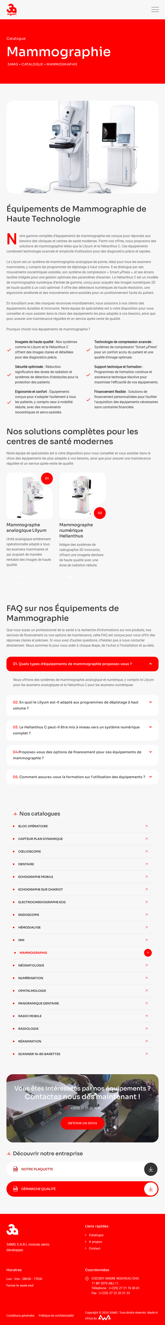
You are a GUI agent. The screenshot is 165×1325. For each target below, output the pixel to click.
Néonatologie (31, 965)
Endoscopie (28, 915)
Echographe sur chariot (40, 889)
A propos (95, 1242)
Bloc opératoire (33, 826)
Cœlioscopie (29, 851)
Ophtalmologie (32, 991)
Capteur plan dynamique (40, 839)
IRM (21, 940)
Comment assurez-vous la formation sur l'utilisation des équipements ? (79, 777)
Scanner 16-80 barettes (39, 1054)
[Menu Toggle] (154, 10)
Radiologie (28, 1029)
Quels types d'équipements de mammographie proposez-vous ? (72, 664)
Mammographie (33, 953)
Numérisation (30, 978)
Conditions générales (20, 1315)
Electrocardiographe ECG (42, 902)
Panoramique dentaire (38, 1003)
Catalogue (96, 1235)
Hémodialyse (29, 927)
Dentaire (26, 864)
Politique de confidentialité (56, 1315)
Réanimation (29, 1041)
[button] (82, 664)
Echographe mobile (35, 877)
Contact (94, 1248)
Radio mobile (29, 1016)
